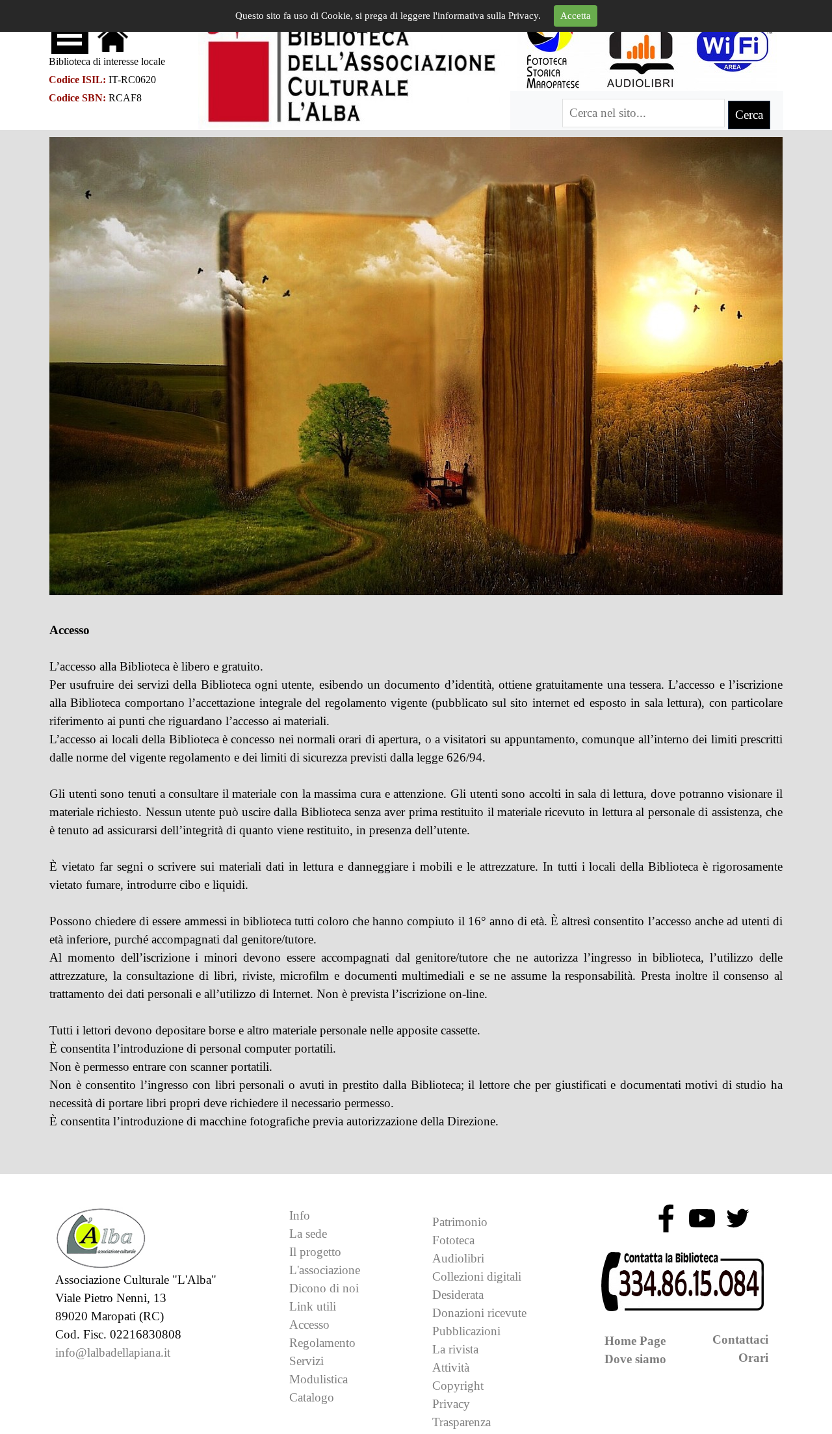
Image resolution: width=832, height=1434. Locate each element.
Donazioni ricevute (479, 1313)
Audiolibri (458, 1258)
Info (299, 1215)
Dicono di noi (324, 1288)
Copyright (458, 1385)
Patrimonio (460, 1222)
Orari (753, 1357)
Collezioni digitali (476, 1276)
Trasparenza (461, 1422)
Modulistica (318, 1379)
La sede (308, 1233)
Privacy (451, 1404)
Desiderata (458, 1294)
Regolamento (322, 1343)
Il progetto (315, 1252)
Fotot (453, 1240)
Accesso (309, 1324)
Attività (450, 1367)
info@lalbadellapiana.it (112, 1352)
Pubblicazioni (466, 1331)
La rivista (455, 1349)
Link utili (312, 1306)
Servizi (306, 1361)
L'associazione (324, 1270)
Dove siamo (635, 1359)
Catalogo (311, 1397)
